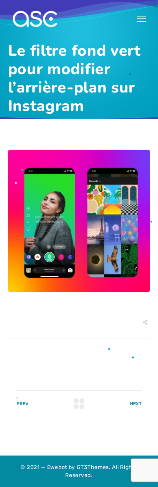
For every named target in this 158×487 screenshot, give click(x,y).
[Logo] (35, 19)
